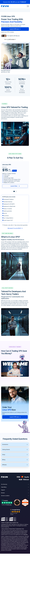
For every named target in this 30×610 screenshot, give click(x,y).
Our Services (4, 484)
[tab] (14, 191)
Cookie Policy (18, 528)
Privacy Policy (12, 528)
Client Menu (4, 487)
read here (26, 534)
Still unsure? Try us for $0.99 (14, 228)
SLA (23, 528)
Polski (10, 522)
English (2, 522)
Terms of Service (5, 528)
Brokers (3, 492)
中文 (17, 522)
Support (3, 490)
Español (14, 522)
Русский (7, 522)
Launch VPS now (14, 29)
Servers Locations (5, 495)
